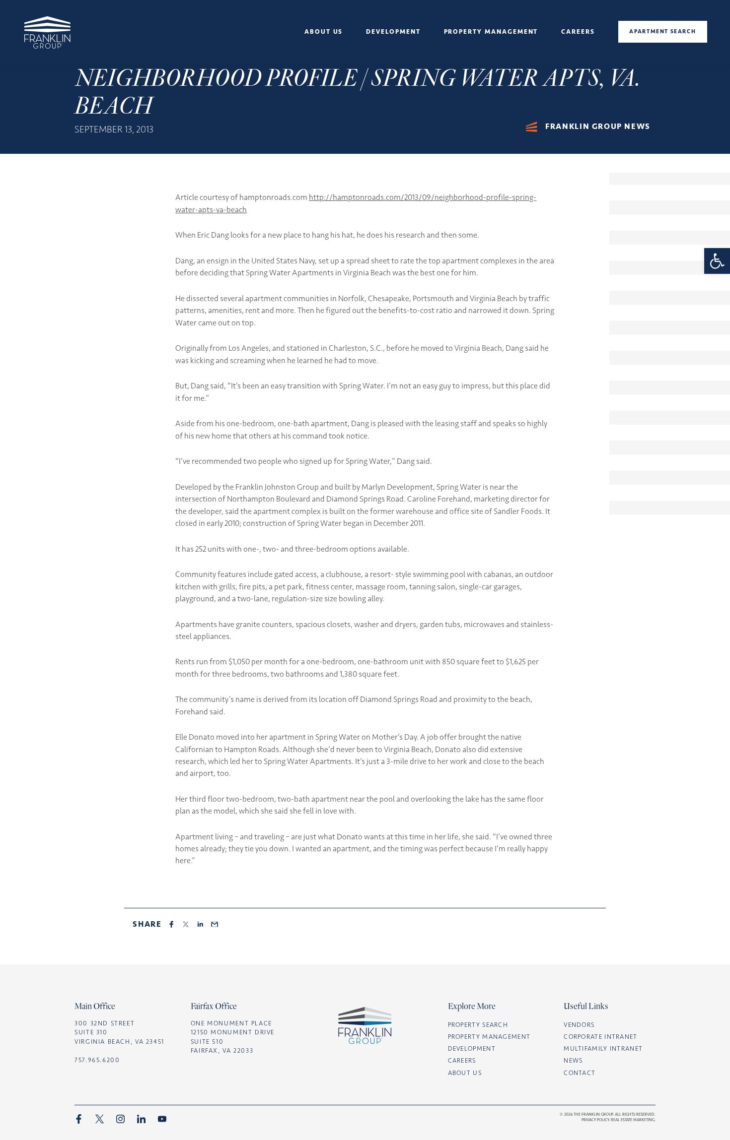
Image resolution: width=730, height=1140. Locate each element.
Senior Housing (323, 66)
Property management (491, 31)
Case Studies (393, 54)
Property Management (489, 1036)
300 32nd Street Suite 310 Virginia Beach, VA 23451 (119, 1032)
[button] (717, 261)
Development (393, 31)
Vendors (579, 1024)
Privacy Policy (595, 1119)
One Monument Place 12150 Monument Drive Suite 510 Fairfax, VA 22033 (233, 1037)
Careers (578, 31)
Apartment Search (662, 31)
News (323, 54)
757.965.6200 (97, 1060)
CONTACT (579, 1073)
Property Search (478, 1024)
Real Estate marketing (633, 1119)
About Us (323, 31)
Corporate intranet (600, 1036)
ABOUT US (465, 1073)
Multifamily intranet (603, 1048)
